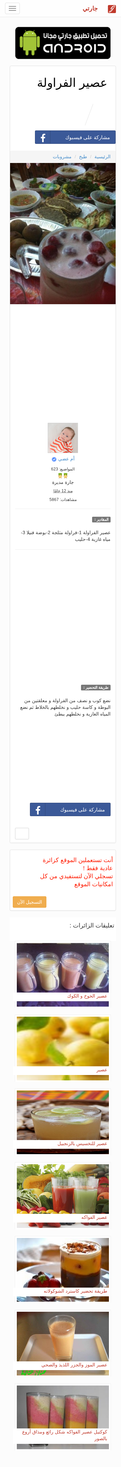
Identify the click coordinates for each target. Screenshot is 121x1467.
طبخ (83, 156)
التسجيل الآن (29, 902)
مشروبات (62, 156)
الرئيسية (102, 156)
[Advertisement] (60, 362)
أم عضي (66, 458)
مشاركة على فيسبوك (87, 137)
